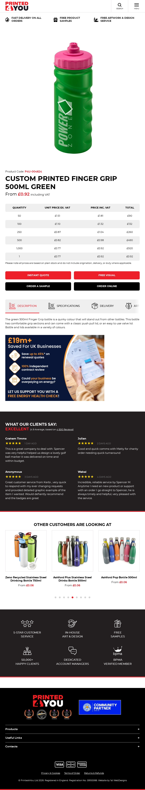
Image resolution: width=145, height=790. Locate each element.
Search (119, 9)
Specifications (68, 306)
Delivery (106, 306)
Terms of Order (72, 773)
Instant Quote (38, 275)
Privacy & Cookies (50, 773)
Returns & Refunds (94, 773)
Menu (136, 9)
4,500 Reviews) (65, 429)
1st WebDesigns (118, 780)
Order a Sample (38, 286)
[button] (55, 597)
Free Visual (106, 275)
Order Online (107, 286)
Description (27, 306)
